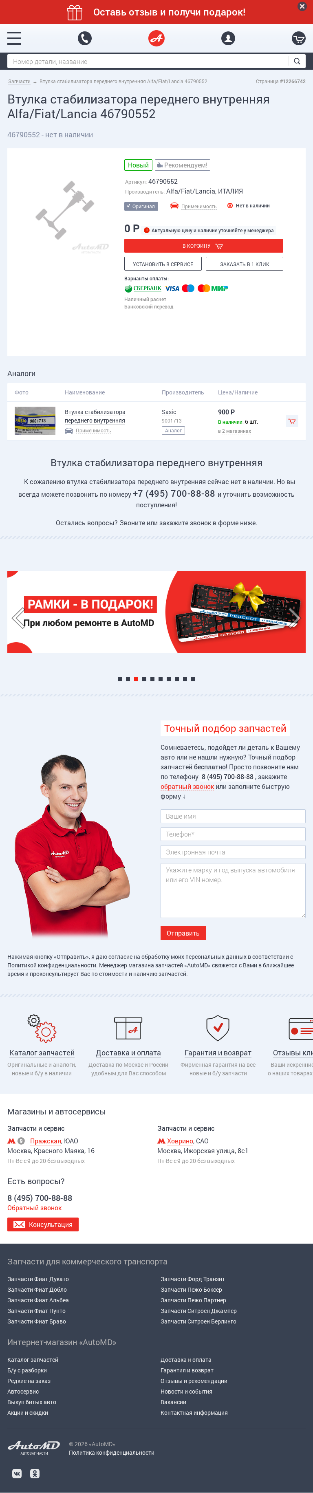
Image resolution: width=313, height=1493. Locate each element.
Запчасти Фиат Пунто (36, 1311)
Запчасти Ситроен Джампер (199, 1311)
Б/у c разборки (27, 1370)
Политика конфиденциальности (111, 1452)
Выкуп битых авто (31, 1402)
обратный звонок (187, 786)
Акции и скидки (27, 1412)
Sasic (169, 412)
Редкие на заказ (29, 1381)
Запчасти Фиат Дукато (38, 1279)
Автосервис (23, 1391)
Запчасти (19, 81)
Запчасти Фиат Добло (37, 1289)
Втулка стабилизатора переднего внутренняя (95, 416)
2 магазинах (236, 430)
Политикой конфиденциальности (51, 965)
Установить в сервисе (163, 264)
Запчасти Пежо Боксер (191, 1289)
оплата (202, 1359)
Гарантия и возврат (187, 1370)
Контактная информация (194, 1412)
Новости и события (186, 1391)
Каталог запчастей (32, 1359)
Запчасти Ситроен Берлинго (198, 1321)
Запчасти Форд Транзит (193, 1279)
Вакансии (173, 1402)
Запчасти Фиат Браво (36, 1321)
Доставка (174, 1359)
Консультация (51, 1224)
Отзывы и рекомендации (194, 1381)
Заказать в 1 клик (244, 264)
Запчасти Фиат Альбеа (38, 1300)
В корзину (197, 245)
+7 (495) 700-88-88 (175, 493)
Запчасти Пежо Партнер (193, 1300)
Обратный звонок (34, 1207)
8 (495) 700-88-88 (85, 38)
